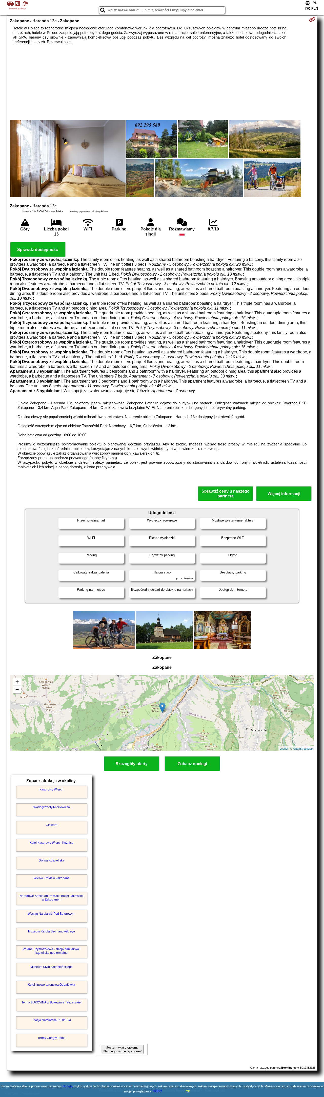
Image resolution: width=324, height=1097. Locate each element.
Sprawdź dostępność (37, 249)
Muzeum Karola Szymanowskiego (51, 931)
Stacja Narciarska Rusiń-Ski (51, 1020)
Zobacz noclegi (192, 764)
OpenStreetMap (303, 748)
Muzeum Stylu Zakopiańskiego (51, 967)
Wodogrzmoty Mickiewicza (51, 807)
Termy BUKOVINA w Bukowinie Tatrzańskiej (52, 1002)
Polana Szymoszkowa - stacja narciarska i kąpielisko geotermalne (51, 951)
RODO (157, 1091)
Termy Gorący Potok (51, 1038)
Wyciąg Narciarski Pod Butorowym (51, 913)
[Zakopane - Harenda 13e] (68, 159)
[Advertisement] (162, 82)
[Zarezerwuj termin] (312, 19)
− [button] (17, 689)
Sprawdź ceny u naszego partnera (225, 493)
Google (68, 1086)
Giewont (51, 825)
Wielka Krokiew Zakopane (52, 878)
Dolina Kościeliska (51, 860)
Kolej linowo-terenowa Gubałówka (51, 984)
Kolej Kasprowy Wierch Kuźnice (51, 842)
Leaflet (284, 748)
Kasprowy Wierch (51, 789)
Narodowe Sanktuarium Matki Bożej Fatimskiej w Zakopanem (51, 897)
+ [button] (17, 682)
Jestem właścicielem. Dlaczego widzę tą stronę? (122, 1049)
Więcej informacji (284, 494)
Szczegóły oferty (132, 764)
